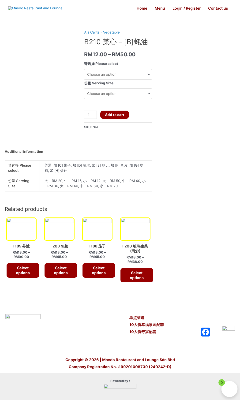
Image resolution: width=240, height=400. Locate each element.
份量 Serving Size (98, 83)
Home (142, 8)
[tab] (24, 152)
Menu (160, 8)
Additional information (24, 151)
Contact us (218, 8)
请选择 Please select (101, 63)
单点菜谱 (137, 317)
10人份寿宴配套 (142, 331)
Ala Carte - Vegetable (102, 32)
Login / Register (186, 8)
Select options (23, 270)
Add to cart (114, 114)
